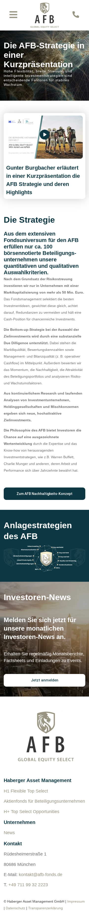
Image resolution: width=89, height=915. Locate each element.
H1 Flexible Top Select (26, 791)
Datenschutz (15, 908)
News (9, 832)
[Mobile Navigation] (13, 14)
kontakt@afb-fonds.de (40, 874)
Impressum (76, 901)
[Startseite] (44, 15)
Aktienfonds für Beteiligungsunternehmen (44, 801)
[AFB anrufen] (75, 14)
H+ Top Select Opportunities (31, 811)
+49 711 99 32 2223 (28, 884)
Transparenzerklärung (45, 908)
